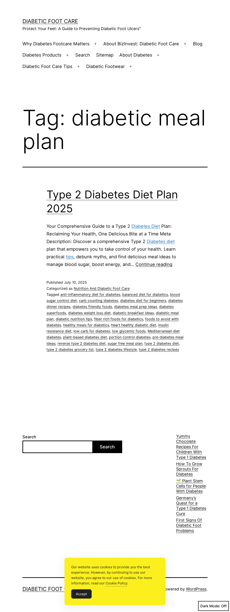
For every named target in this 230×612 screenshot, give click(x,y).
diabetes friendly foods (92, 306)
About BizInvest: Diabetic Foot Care (141, 43)
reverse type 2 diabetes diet (82, 343)
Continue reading (153, 264)
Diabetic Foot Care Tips (47, 66)
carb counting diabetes (98, 300)
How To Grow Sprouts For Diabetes (189, 469)
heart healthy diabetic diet (133, 325)
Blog (197, 43)
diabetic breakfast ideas (133, 313)
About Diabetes (135, 55)
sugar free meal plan (125, 343)
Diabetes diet (161, 241)
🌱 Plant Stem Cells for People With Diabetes (191, 486)
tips (69, 256)
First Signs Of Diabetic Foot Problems (189, 525)
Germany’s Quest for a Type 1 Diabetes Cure (191, 506)
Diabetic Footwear (105, 66)
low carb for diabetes (91, 331)
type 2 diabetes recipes (159, 349)
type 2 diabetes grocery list (70, 349)
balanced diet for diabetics (145, 294)
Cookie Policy (116, 583)
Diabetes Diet (145, 226)
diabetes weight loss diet (89, 313)
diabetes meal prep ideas (135, 306)
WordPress (196, 589)
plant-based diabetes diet (85, 337)
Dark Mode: (210, 606)
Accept (81, 594)
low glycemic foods (129, 331)
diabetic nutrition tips (74, 319)
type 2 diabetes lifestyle (116, 349)
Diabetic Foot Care (50, 21)
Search (82, 55)
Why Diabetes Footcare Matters (55, 43)
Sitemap (104, 55)
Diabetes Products (41, 55)
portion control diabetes (129, 337)
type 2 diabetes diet (161, 343)
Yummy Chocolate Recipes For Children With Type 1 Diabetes (191, 447)
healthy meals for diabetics (86, 325)
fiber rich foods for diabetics (118, 319)
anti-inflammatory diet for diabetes (90, 294)
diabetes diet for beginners (143, 300)
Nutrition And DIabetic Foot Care (102, 288)
